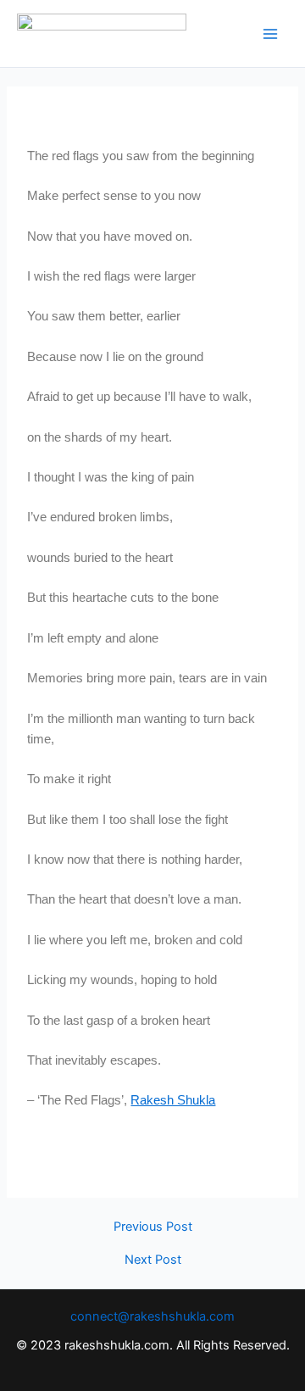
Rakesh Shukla (172, 1100)
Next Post (153, 1260)
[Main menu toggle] (270, 34)
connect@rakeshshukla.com (152, 1316)
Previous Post (153, 1227)
